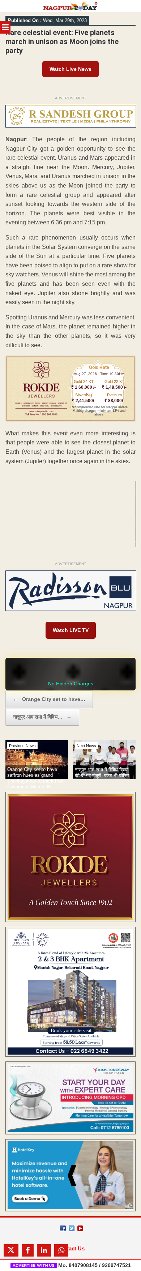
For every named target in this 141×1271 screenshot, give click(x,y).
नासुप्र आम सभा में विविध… (42, 717)
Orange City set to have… (49, 699)
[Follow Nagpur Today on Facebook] (63, 1228)
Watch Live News (70, 69)
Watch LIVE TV (71, 630)
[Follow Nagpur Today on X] (71, 1228)
